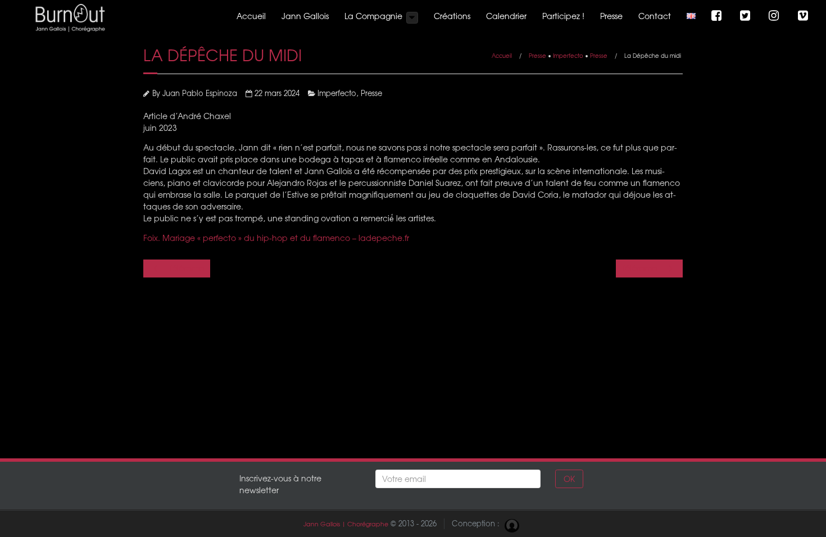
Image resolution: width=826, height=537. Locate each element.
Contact (654, 15)
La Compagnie (373, 15)
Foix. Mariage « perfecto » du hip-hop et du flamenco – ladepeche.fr (276, 237)
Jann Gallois (305, 15)
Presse (611, 15)
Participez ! (563, 15)
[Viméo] (804, 16)
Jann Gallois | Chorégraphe (345, 524)
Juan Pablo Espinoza (199, 93)
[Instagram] (775, 16)
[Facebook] (717, 16)
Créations (452, 15)
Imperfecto (568, 55)
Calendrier (506, 15)
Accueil (251, 15)
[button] (412, 18)
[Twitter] (746, 16)
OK (569, 478)
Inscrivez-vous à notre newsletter (280, 483)
